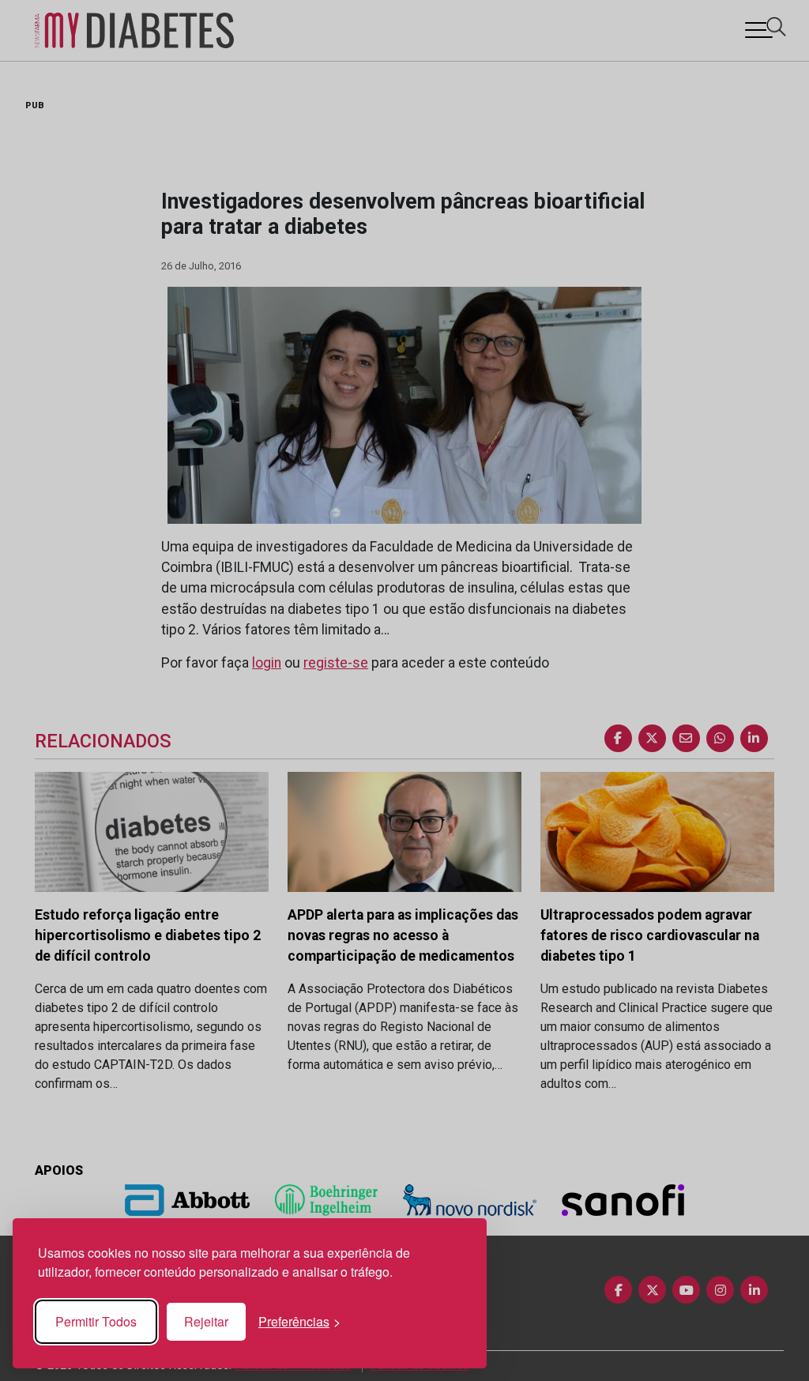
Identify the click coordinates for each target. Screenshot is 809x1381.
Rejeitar (206, 1321)
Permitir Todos (96, 1321)
